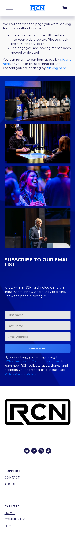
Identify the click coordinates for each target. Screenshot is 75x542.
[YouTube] (27, 451)
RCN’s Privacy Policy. (21, 374)
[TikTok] (48, 451)
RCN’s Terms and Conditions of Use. (33, 361)
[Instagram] (41, 451)
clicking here (56, 68)
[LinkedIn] (34, 451)
